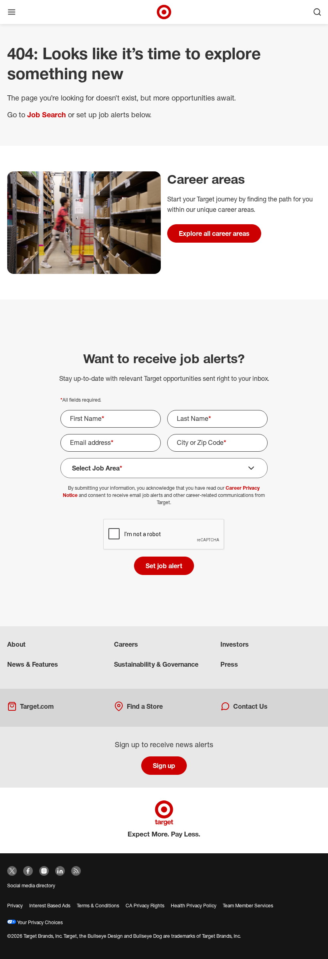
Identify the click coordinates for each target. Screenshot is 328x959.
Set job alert (164, 566)
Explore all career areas (214, 233)
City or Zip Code (201, 442)
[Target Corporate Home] (164, 12)
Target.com (37, 706)
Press (229, 664)
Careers (126, 644)
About (16, 644)
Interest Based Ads (49, 906)
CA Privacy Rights (145, 906)
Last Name (194, 418)
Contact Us (250, 706)
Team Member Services (248, 906)
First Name (87, 418)
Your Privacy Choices (39, 922)
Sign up (164, 766)
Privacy (15, 906)
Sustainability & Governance (156, 664)
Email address (92, 442)
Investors (234, 644)
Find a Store (145, 706)
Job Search (46, 114)
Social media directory (31, 886)
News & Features (32, 664)
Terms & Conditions (98, 906)
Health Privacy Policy (193, 906)
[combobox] (163, 468)
